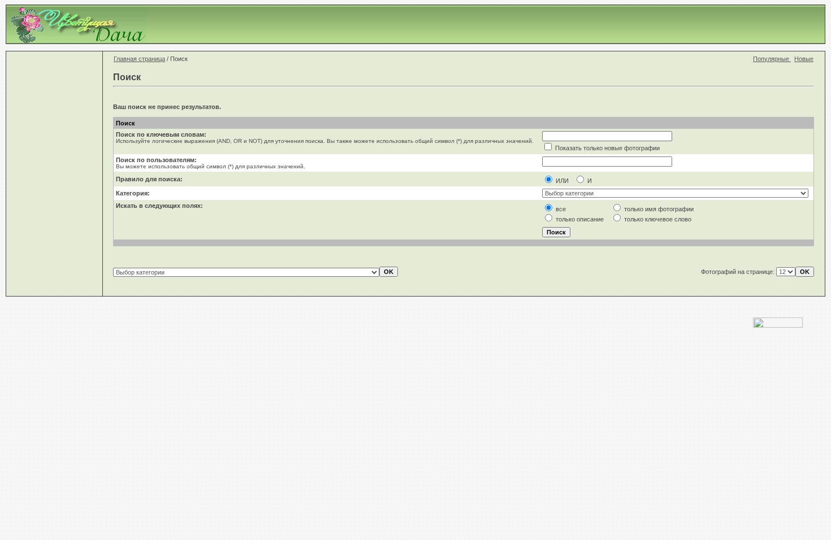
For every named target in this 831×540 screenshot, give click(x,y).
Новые (803, 58)
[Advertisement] (620, 24)
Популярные (772, 58)
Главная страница (139, 58)
